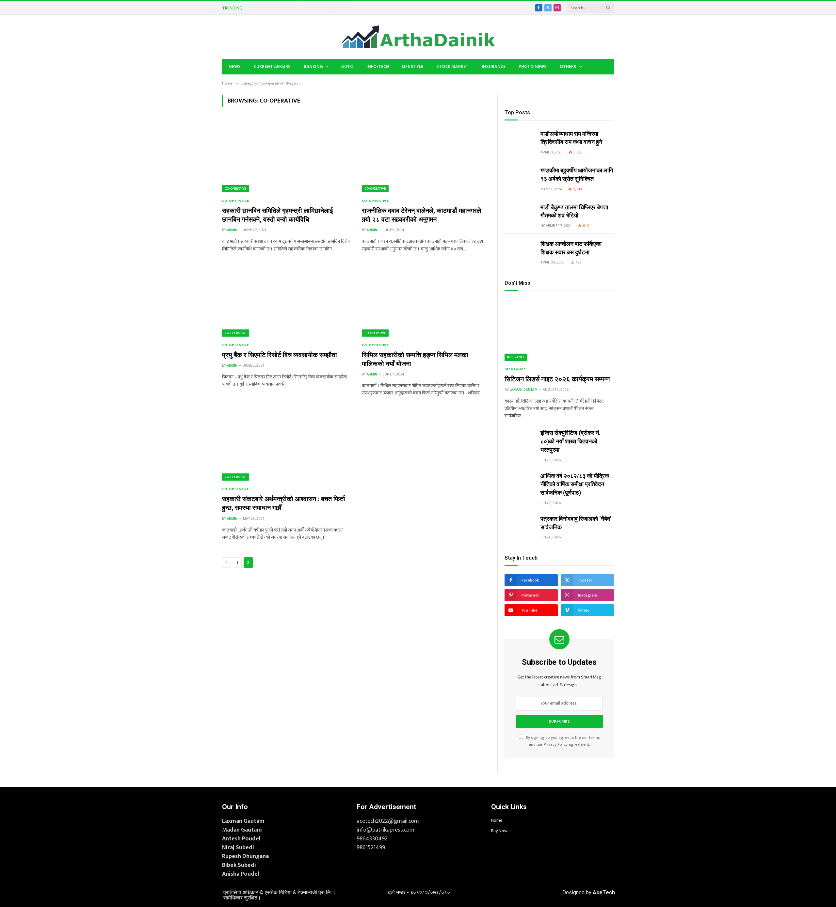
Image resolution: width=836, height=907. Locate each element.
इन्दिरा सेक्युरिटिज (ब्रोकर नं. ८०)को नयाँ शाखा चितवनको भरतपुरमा (304, 8)
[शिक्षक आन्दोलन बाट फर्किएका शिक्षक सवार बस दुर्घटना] (520, 249)
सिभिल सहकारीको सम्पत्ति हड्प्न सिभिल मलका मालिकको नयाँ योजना (415, 359)
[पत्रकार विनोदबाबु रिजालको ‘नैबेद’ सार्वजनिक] (520, 524)
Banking (313, 66)
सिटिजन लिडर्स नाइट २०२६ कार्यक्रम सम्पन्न (557, 379)
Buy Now (499, 831)
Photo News (533, 66)
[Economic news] (418, 37)
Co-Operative (235, 188)
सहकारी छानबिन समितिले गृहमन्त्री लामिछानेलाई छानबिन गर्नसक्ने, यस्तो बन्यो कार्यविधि (277, 215)
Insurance (494, 66)
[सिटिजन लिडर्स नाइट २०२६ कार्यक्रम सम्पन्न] (559, 330)
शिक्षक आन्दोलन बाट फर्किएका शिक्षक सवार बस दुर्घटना (571, 248)
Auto (347, 66)
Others (568, 66)
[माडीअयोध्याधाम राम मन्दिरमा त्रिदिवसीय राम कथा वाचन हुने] (520, 139)
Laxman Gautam (523, 389)
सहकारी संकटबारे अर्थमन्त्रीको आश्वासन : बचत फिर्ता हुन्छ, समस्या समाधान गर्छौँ (283, 503)
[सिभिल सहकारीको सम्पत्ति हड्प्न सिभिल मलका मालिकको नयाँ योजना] (426, 300)
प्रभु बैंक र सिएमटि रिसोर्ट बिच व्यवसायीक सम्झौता (279, 355)
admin (232, 230)
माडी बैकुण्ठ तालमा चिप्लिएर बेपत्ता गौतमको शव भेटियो (574, 211)
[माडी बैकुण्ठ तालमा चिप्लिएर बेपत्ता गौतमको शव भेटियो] (520, 212)
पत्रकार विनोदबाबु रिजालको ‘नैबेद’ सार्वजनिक (575, 523)
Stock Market (452, 66)
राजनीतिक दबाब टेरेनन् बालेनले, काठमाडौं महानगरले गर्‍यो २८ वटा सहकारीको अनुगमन (421, 215)
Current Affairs (272, 66)
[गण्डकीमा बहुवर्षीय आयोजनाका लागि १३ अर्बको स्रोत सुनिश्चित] (520, 176)
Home (496, 820)
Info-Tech (377, 66)
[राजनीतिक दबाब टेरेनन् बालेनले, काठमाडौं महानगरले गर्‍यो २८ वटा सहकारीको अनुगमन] (426, 156)
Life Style (412, 66)
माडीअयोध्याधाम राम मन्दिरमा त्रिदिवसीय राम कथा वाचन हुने (571, 138)
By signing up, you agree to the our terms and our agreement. (562, 741)
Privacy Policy (556, 744)
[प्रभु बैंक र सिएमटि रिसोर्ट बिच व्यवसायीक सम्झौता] (286, 300)
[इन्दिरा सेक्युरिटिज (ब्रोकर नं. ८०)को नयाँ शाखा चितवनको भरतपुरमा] (520, 438)
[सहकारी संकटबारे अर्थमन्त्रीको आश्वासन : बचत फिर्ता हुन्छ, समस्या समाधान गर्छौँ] (286, 445)
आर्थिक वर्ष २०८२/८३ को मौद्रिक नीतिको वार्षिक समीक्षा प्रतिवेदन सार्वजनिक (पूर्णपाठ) (574, 484)
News (235, 66)
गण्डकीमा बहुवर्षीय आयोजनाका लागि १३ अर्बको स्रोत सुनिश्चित (576, 174)
